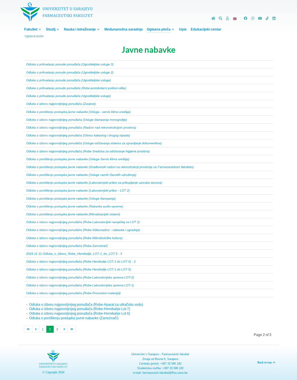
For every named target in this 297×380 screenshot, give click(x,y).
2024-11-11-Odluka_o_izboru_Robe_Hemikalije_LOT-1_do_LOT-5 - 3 (74, 253)
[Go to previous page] (35, 329)
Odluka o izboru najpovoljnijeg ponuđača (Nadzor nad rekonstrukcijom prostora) (81, 127)
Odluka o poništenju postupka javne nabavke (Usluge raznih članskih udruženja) (81, 174)
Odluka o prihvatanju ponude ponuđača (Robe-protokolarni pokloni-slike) (76, 88)
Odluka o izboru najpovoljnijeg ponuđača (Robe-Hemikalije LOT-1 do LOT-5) (78, 269)
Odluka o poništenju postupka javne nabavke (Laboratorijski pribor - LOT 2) (78, 190)
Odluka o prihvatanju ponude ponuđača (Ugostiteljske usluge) (68, 80)
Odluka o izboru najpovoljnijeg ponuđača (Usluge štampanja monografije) (76, 119)
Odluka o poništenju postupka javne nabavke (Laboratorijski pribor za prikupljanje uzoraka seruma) (94, 182)
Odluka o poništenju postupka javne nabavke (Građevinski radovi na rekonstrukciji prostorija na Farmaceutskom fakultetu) (110, 167)
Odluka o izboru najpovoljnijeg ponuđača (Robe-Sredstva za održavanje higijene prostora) (88, 151)
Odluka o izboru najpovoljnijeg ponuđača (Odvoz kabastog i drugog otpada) (78, 135)
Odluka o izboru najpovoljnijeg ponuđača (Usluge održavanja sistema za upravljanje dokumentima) (94, 143)
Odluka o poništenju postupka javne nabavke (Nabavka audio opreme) (74, 206)
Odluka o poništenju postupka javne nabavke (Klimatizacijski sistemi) (73, 214)
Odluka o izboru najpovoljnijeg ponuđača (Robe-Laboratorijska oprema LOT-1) (80, 285)
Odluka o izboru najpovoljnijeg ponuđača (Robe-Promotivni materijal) (73, 293)
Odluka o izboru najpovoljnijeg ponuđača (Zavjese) (61, 103)
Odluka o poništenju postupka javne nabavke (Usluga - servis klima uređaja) (78, 112)
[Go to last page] (72, 329)
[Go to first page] (28, 329)
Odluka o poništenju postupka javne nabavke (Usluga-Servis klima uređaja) (77, 159)
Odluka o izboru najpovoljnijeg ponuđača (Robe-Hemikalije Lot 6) (79, 313)
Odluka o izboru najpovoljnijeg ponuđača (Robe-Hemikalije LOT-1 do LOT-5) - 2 (81, 261)
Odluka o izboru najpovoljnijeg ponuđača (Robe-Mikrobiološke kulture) (74, 238)
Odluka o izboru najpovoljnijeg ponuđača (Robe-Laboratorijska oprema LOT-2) (80, 277)
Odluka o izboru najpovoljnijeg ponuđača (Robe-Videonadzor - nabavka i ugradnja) (83, 230)
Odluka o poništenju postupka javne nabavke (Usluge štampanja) (71, 198)
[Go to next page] (64, 329)
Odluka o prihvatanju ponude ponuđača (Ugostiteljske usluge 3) (69, 64)
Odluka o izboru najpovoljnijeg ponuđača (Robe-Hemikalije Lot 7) (79, 309)
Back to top (264, 362)
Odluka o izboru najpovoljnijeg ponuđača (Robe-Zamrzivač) (67, 246)
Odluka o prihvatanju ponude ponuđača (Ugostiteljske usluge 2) (69, 72)
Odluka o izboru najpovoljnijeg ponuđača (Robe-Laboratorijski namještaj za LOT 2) (83, 222)
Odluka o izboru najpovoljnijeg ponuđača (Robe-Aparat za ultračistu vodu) (86, 304)
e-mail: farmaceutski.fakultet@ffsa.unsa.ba (160, 372)
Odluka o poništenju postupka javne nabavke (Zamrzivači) (73, 318)
